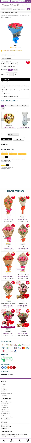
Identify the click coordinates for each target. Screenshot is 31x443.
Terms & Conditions (5, 413)
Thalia (8, 218)
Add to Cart (6, 139)
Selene (22, 218)
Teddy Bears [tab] (25, 105)
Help (29, 1)
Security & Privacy (5, 411)
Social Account (5, 364)
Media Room (4, 390)
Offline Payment (5, 407)
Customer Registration (6, 402)
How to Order (4, 405)
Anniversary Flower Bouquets (11, 12)
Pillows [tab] (13, 105)
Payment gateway (6, 341)
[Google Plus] (14, 367)
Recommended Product (6, 417)
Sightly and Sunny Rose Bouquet (8, 303)
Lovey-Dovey (23, 331)
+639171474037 (7, 426)
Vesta (8, 246)
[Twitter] (5, 367)
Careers (3, 388)
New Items (23, 1)
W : (10, 96)
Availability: (8, 55)
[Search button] (28, 9)
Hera (19, 12)
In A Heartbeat (8, 331)
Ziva (23, 246)
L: (4, 96)
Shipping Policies (5, 409)
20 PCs (15, 69)
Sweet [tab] (18, 105)
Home (2, 12)
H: (15, 96)
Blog (2, 386)
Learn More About (6, 398)
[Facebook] (2, 367)
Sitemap (3, 391)
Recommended (5, 1)
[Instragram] (8, 367)
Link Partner (4, 395)
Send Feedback (6, 425)
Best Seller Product (15, 1)
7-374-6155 (6, 428)
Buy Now (18, 139)
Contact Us (4, 422)
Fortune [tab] (7, 105)
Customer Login (5, 403)
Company (3, 381)
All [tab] (2, 105)
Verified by (4, 354)
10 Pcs (10, 69)
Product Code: (6, 58)
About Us (3, 384)
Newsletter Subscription (6, 393)
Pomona (8, 274)
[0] (27, 440)
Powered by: (5, 371)
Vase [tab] (3, 108)
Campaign (3, 415)
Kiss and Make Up (23, 303)
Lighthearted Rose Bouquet (23, 274)
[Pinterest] (11, 367)
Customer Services (6, 431)
